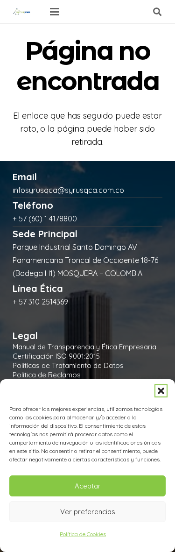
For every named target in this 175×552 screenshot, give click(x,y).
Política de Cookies (83, 534)
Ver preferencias (87, 511)
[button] (161, 391)
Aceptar (88, 485)
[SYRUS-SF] (22, 11)
